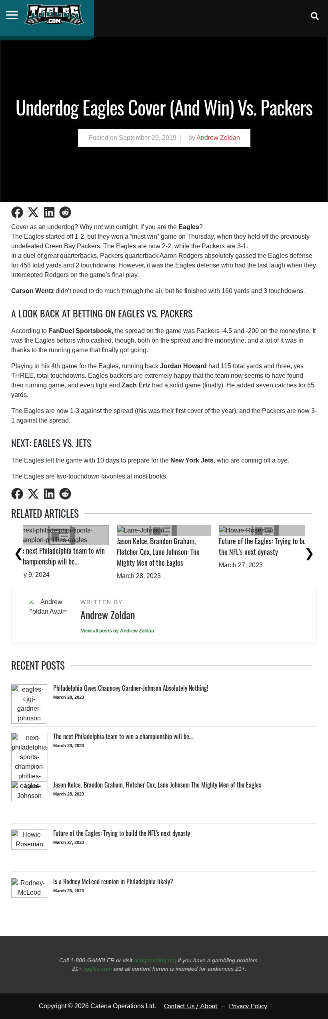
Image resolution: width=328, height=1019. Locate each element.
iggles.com (98, 968)
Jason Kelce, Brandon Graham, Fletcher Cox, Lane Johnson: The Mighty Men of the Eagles (272, 552)
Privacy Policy (248, 1006)
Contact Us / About (191, 1006)
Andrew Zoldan (218, 137)
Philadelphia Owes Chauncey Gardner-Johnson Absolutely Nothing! (64, 552)
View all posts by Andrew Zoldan (117, 631)
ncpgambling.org (155, 960)
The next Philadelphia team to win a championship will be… (174, 555)
